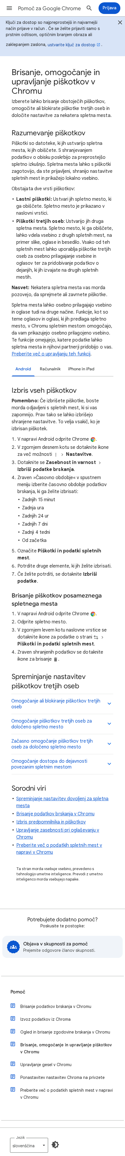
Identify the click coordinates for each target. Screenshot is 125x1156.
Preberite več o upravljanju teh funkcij (51, 354)
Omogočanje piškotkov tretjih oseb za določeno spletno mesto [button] (51, 724)
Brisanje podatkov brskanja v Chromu (55, 814)
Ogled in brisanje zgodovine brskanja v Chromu (65, 1032)
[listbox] (29, 1145)
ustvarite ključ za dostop (71, 44)
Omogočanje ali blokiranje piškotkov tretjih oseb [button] (55, 704)
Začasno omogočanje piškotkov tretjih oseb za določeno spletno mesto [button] (52, 744)
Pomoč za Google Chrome (49, 8)
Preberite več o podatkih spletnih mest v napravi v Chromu (66, 1094)
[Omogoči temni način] (55, 1145)
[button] (9, 8)
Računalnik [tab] (50, 369)
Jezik (20, 1137)
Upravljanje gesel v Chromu (46, 1064)
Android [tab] (23, 369)
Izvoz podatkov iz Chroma (45, 1019)
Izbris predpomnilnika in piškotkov (51, 822)
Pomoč (17, 992)
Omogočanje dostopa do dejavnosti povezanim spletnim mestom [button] (49, 764)
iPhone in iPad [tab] (81, 369)
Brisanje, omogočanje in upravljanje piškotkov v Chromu (66, 1048)
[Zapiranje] (120, 23)
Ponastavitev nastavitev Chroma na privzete (62, 1077)
